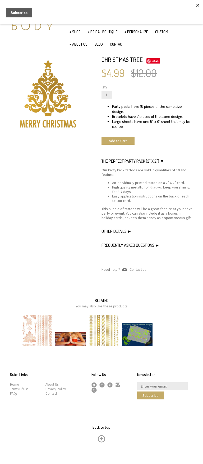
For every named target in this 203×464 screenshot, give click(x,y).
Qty (104, 87)
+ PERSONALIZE (136, 31)
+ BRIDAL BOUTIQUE (102, 31)
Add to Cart (118, 140)
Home (14, 384)
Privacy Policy (55, 389)
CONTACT (117, 44)
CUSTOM (161, 31)
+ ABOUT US (78, 44)
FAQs (13, 393)
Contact (51, 393)
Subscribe (150, 395)
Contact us (138, 269)
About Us (51, 384)
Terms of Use (19, 389)
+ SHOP (75, 31)
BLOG (99, 44)
